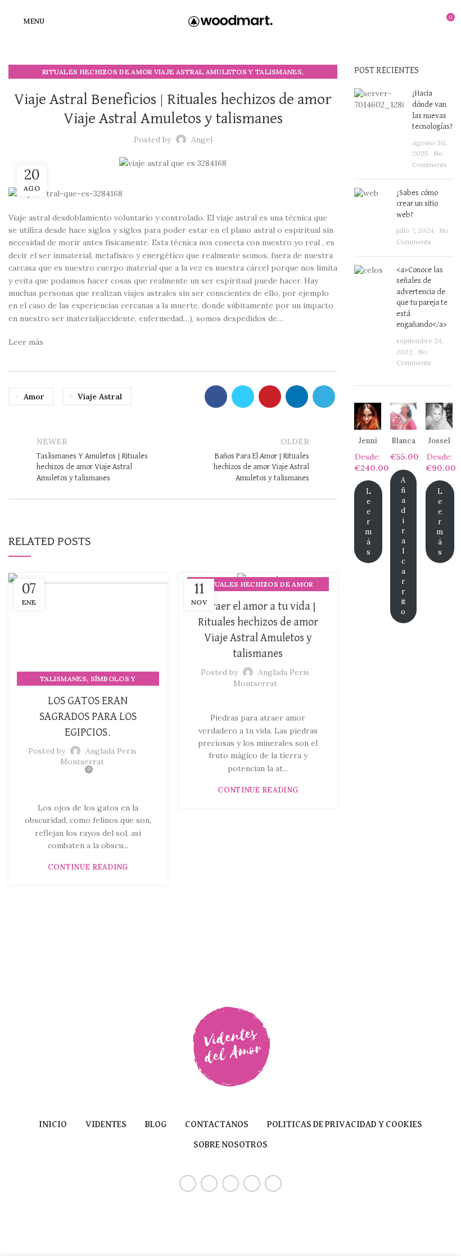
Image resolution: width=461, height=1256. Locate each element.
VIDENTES (105, 1124)
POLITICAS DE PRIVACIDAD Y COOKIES (344, 1124)
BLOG (155, 1124)
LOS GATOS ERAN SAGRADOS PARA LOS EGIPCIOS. (88, 716)
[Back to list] (173, 460)
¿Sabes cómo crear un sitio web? (417, 204)
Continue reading (88, 867)
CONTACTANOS (216, 1124)
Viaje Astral (100, 396)
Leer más (368, 522)
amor (34, 396)
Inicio (53, 1124)
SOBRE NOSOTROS (230, 1145)
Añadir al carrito (403, 545)
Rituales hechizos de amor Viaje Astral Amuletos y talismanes (172, 71)
